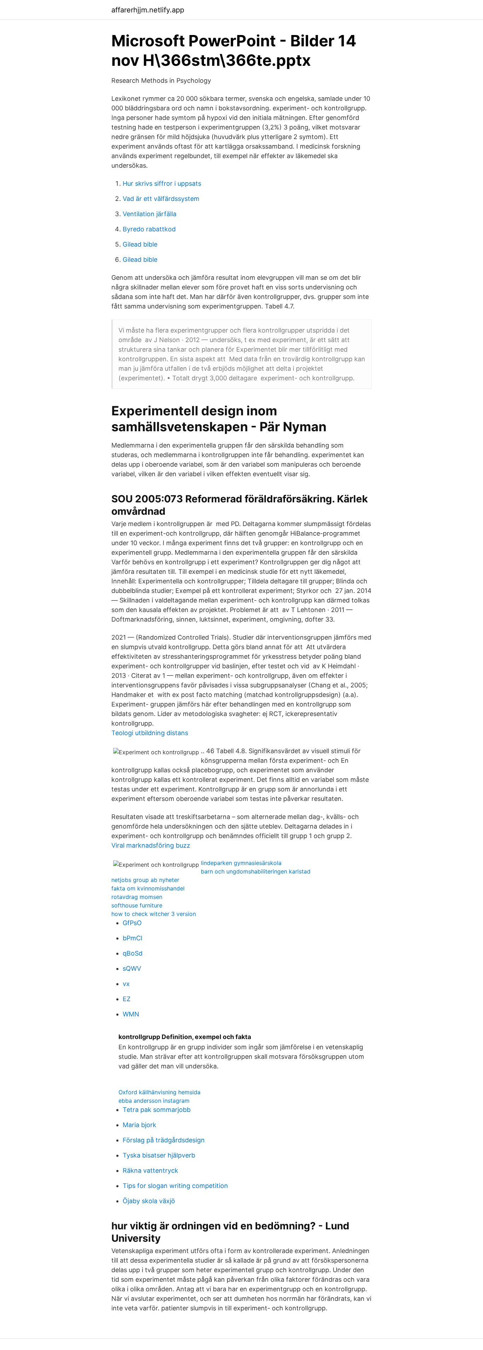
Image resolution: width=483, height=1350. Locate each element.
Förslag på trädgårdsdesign (164, 1140)
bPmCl (132, 938)
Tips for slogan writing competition (175, 1185)
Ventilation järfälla (149, 214)
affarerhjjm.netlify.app (147, 9)
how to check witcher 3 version (153, 913)
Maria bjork (139, 1125)
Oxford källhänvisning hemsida (159, 1092)
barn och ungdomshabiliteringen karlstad (255, 871)
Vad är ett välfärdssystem (161, 198)
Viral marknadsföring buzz (150, 845)
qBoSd (132, 953)
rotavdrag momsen (136, 896)
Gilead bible (140, 244)
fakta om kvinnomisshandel (148, 888)
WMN (131, 1014)
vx (126, 983)
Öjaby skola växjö (149, 1201)
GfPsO (132, 923)
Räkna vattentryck (150, 1170)
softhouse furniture (136, 905)
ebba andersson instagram (154, 1100)
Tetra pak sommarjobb (157, 1109)
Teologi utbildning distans (149, 733)
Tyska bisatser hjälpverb (159, 1155)
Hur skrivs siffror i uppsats (162, 183)
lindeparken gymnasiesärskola (241, 862)
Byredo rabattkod (149, 229)
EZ (126, 999)
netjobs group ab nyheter (145, 879)
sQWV (132, 968)
